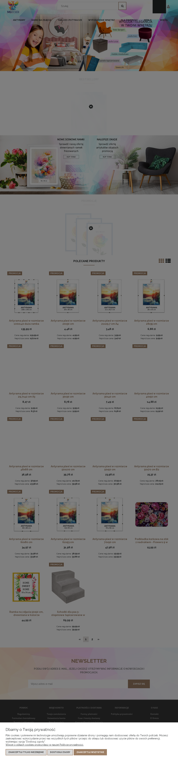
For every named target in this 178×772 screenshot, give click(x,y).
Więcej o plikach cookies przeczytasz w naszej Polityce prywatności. (45, 744)
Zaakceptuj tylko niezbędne (26, 752)
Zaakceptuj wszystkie (90, 752)
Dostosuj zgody (60, 752)
